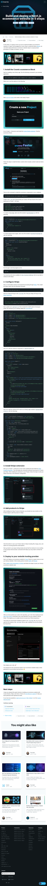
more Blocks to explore (30, 693)
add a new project (7, 616)
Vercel (26, 559)
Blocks (38, 46)
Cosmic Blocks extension (29, 131)
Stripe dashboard (7, 295)
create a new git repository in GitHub (15, 563)
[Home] (3, 36)
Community (11, 36)
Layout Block (29, 308)
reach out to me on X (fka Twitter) (24, 698)
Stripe (35, 284)
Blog (6, 36)
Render (35, 561)
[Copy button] (41, 77)
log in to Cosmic (10, 97)
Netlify (29, 561)
